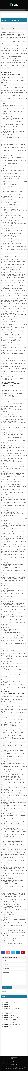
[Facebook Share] (3, 952)
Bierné (10, 1006)
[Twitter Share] (13, 952)
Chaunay (10, 1004)
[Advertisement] (14, 1042)
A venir (5, 1022)
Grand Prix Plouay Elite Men (15, 1019)
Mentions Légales (11, 1063)
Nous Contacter (5, 1061)
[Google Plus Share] (8, 952)
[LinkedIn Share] (18, 952)
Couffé (10, 999)
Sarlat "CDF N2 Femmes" (14, 1021)
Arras (10, 1026)
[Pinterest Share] (23, 952)
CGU (18, 1063)
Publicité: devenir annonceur (16, 1061)
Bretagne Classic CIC (13, 1015)
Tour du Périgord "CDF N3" (14, 1013)
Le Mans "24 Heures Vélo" (14, 1008)
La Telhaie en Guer (13, 1001)
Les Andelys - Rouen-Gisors (14, 1024)
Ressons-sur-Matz (12, 1002)
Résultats (10, 949)
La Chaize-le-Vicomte (11, 1022)
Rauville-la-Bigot (12, 1010)
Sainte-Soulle (11, 1011)
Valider (25, 991)
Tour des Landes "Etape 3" (14, 1017)
